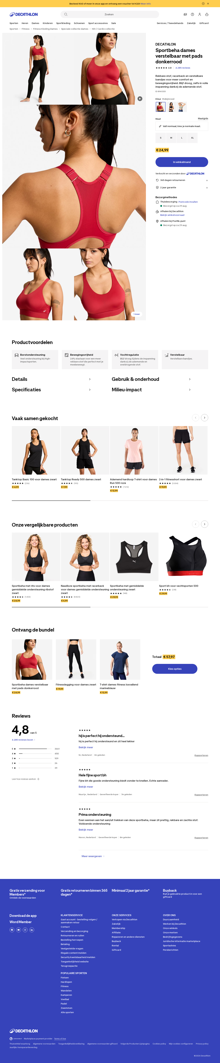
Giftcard (204, 23)
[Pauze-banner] (203, 3)
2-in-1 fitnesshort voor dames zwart (180, 479)
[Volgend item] (204, 417)
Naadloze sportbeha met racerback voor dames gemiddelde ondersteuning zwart (85, 589)
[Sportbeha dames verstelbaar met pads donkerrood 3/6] (74, 176)
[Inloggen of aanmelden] (199, 14)
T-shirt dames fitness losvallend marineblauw (119, 686)
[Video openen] (140, 98)
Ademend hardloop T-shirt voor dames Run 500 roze (133, 481)
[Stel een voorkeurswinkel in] (185, 14)
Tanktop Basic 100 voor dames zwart (34, 479)
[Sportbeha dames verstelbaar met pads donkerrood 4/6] (38, 284)
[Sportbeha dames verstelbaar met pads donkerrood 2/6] (38, 69)
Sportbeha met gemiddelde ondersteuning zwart (127, 587)
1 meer (136, 314)
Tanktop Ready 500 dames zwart (81, 479)
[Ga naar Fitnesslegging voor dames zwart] (76, 659)
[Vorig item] (195, 417)
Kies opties (175, 668)
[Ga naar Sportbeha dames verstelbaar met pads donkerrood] (32, 659)
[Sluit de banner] (208, 3)
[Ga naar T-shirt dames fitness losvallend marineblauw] (120, 659)
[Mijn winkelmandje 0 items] (206, 14)
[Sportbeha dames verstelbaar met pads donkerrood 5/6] (110, 284)
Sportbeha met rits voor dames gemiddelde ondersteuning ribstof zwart (33, 589)
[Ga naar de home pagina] (24, 14)
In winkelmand (182, 162)
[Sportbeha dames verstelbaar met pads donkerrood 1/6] (110, 69)
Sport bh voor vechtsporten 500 (178, 585)
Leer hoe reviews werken (24, 779)
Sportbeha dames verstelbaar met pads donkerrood (30, 686)
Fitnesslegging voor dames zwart (76, 684)
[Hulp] (192, 14)
